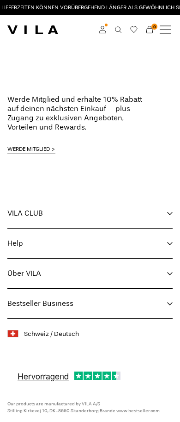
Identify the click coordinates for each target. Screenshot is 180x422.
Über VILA (24, 273)
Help (15, 243)
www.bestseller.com (138, 411)
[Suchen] (118, 29)
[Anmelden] (102, 29)
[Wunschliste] (133, 29)
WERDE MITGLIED (28, 149)
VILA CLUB (25, 213)
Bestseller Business (40, 303)
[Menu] (165, 29)
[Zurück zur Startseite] (32, 29)
